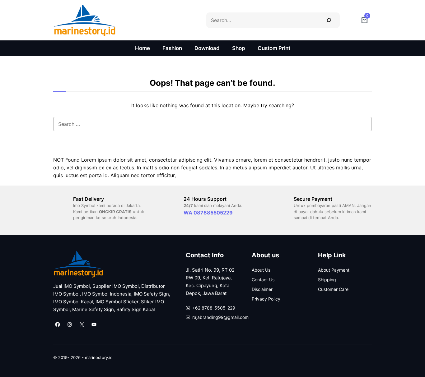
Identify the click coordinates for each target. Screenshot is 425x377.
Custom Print (274, 48)
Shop (238, 48)
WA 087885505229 (208, 212)
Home (142, 48)
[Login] (350, 20)
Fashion (172, 48)
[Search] (329, 20)
